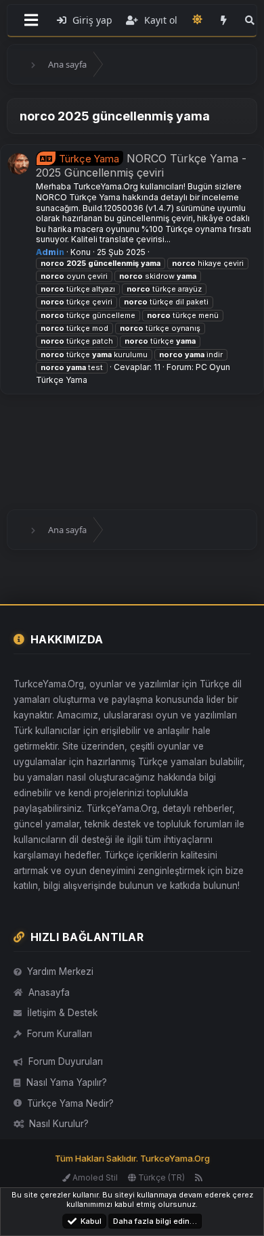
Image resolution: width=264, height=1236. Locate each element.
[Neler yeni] (224, 20)
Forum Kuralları (59, 1033)
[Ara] (250, 20)
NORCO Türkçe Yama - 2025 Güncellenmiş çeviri (141, 165)
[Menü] (31, 20)
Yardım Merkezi (60, 971)
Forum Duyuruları (65, 1061)
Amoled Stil (94, 1177)
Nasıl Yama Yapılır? (66, 1082)
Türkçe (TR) (160, 1177)
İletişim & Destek (62, 1012)
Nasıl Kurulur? (59, 1123)
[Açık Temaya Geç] (197, 19)
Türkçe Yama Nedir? (70, 1103)
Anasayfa (49, 992)
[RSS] (198, 1177)
